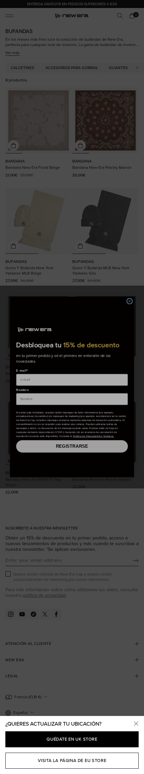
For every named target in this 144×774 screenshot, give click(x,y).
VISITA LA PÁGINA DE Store (72, 760)
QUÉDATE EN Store (72, 739)
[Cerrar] (136, 724)
